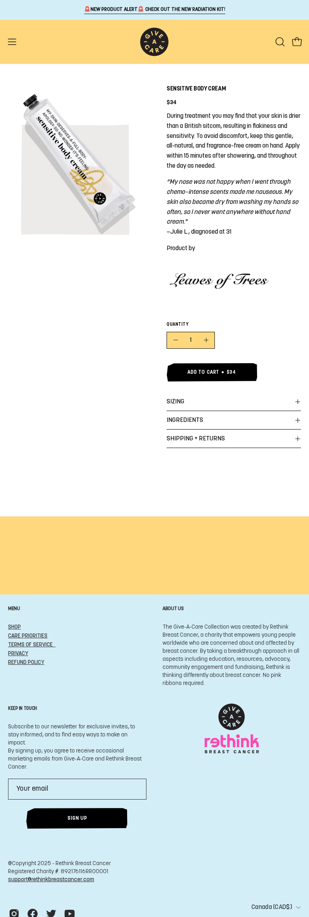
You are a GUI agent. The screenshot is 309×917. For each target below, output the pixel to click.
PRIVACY (18, 654)
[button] (279, 41)
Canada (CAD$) (271, 907)
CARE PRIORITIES (27, 636)
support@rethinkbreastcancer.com (51, 880)
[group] (154, 10)
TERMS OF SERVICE (32, 645)
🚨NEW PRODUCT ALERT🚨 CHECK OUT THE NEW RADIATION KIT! (154, 9)
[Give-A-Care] (154, 42)
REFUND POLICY (26, 663)
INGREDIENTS (185, 420)
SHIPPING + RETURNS (196, 439)
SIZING (175, 402)
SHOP (14, 627)
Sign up (77, 818)
